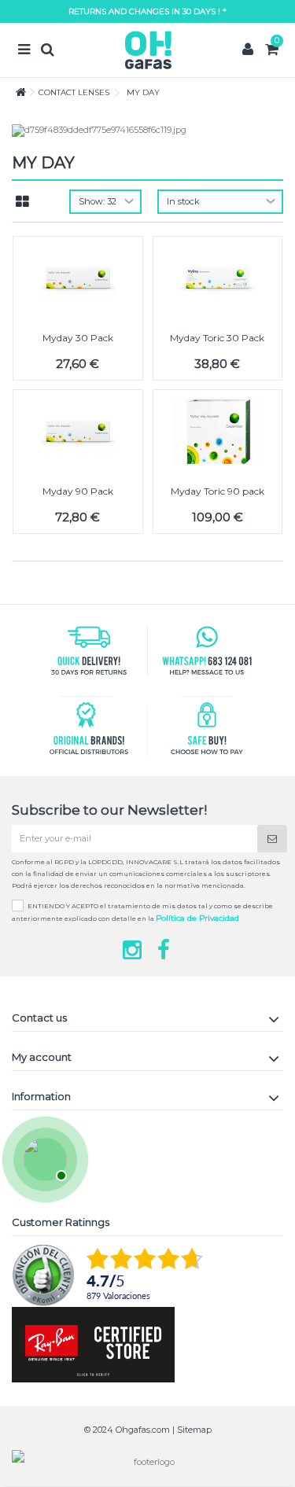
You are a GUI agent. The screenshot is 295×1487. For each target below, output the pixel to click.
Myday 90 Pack (77, 491)
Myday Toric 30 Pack (217, 338)
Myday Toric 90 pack (217, 491)
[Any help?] (43, 1157)
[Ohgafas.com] (147, 50)
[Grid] (22, 202)
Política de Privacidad (197, 918)
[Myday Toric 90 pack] (217, 431)
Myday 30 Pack (77, 338)
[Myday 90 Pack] (77, 431)
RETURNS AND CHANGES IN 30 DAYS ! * (147, 11)
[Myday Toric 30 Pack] (217, 278)
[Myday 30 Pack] (77, 278)
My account (42, 1057)
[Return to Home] (16, 92)
